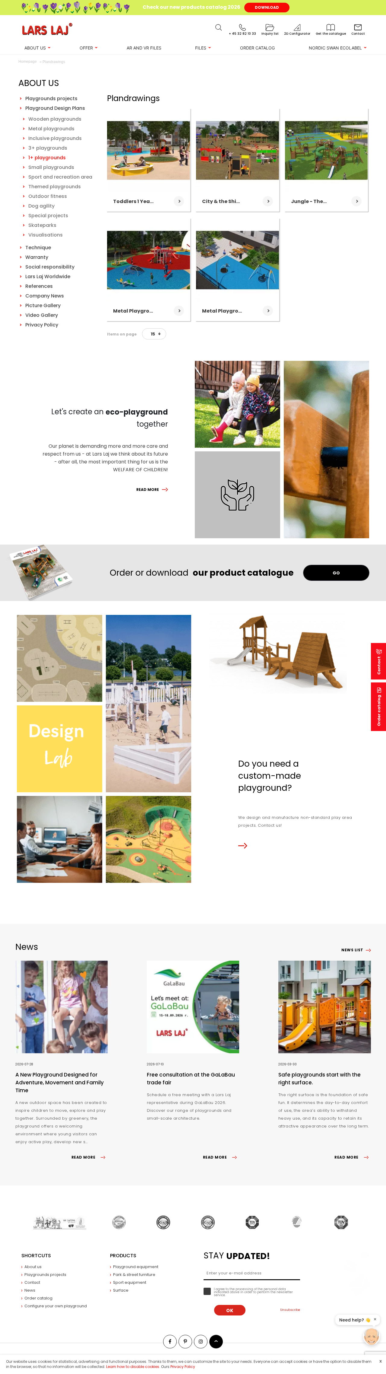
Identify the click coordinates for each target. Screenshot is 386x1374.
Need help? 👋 (354, 1320)
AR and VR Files (144, 47)
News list (352, 950)
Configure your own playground (55, 1306)
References (39, 286)
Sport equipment (129, 1282)
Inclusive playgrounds (55, 138)
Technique (38, 247)
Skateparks (42, 225)
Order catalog (379, 710)
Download (267, 7)
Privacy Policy (41, 324)
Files (200, 47)
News (29, 1290)
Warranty (36, 257)
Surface (120, 1290)
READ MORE (147, 489)
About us (35, 47)
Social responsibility (49, 266)
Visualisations (45, 234)
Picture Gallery (43, 305)
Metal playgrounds (51, 128)
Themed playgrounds (54, 186)
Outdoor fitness (47, 196)
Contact (32, 1282)
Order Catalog (257, 47)
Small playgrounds (51, 167)
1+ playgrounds (47, 157)
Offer (86, 47)
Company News (44, 295)
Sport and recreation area (60, 176)
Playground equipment (135, 1267)
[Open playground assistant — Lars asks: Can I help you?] (371, 1336)
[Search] (218, 27)
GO (336, 573)
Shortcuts (36, 1255)
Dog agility (41, 205)
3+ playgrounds (47, 148)
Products (123, 1255)
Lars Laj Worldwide (47, 276)
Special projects (48, 215)
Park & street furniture (134, 1274)
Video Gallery (41, 315)
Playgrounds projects (51, 98)
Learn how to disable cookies (132, 1366)
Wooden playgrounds (54, 119)
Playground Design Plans (55, 108)
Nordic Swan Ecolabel (335, 47)
